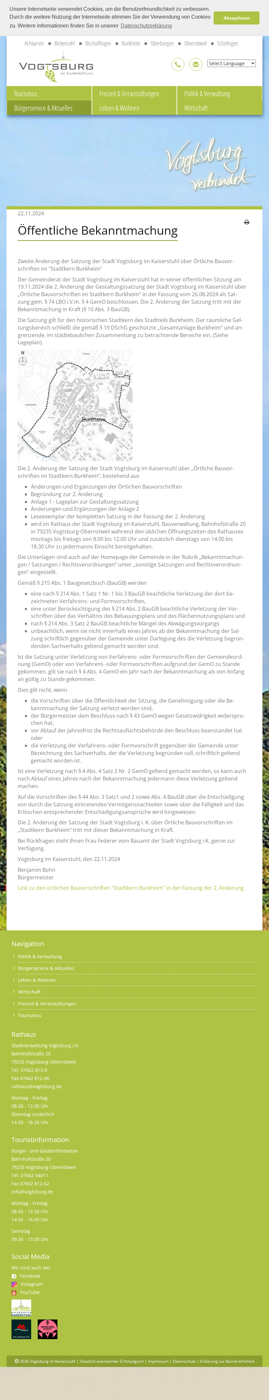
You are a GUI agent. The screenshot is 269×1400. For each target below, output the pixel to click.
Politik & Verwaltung (207, 93)
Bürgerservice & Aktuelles (43, 108)
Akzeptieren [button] (236, 18)
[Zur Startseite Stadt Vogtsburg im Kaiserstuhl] (52, 65)
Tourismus (25, 93)
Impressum (158, 1361)
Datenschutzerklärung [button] (146, 25)
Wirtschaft (196, 108)
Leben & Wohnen (119, 108)
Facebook (30, 1276)
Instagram (32, 1284)
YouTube (30, 1292)
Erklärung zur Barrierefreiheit (227, 1361)
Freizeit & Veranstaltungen (129, 93)
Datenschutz (184, 1361)
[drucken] (246, 221)
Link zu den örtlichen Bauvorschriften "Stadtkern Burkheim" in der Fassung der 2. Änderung (131, 887)
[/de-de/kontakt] (177, 64)
